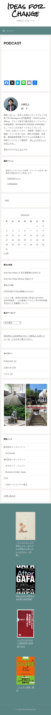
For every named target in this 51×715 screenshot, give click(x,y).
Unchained (10, 453)
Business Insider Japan (15, 472)
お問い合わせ (10, 496)
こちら (21, 149)
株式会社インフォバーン (15, 447)
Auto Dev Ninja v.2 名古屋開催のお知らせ (22, 273)
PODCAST (8, 361)
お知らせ (8, 367)
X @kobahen (13, 184)
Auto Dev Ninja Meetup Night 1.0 (18, 279)
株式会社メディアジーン (15, 459)
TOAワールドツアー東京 (16, 484)
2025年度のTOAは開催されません (19, 291)
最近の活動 (9, 285)
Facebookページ (14, 178)
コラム (7, 374)
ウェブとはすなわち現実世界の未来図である (25, 643)
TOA (6, 478)
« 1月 (6, 253)
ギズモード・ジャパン (15, 466)
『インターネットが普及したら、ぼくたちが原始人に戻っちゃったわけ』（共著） (25, 548)
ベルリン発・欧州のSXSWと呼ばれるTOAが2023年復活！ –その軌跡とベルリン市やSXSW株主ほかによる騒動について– (25, 300)
